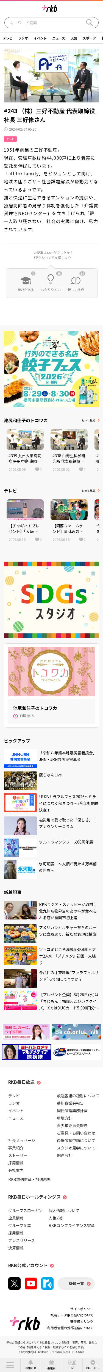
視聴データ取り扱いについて (72, 1315)
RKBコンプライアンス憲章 (72, 1225)
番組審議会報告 (70, 1103)
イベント (40, 38)
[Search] (89, 22)
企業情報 (16, 1218)
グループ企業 (19, 1225)
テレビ (8, 38)
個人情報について (64, 1210)
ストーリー (17, 1155)
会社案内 (16, 1170)
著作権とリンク (81, 1321)
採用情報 (16, 1162)
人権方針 (56, 1218)
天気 (74, 38)
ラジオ (23, 38)
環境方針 (64, 1118)
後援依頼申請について (76, 1140)
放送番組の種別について (78, 1095)
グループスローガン (25, 1210)
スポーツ (89, 38)
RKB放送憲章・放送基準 (29, 1179)
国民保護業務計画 (72, 1110)
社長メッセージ (21, 1140)
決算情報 (16, 1248)
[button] (10, 1365)
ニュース (58, 38)
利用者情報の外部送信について (70, 1327)
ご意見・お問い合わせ (76, 1133)
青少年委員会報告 (72, 1125)
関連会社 (64, 1155)
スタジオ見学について (76, 1148)
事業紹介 (16, 1148)
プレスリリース (21, 1240)
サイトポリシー (81, 1308)
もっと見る (88, 420)
